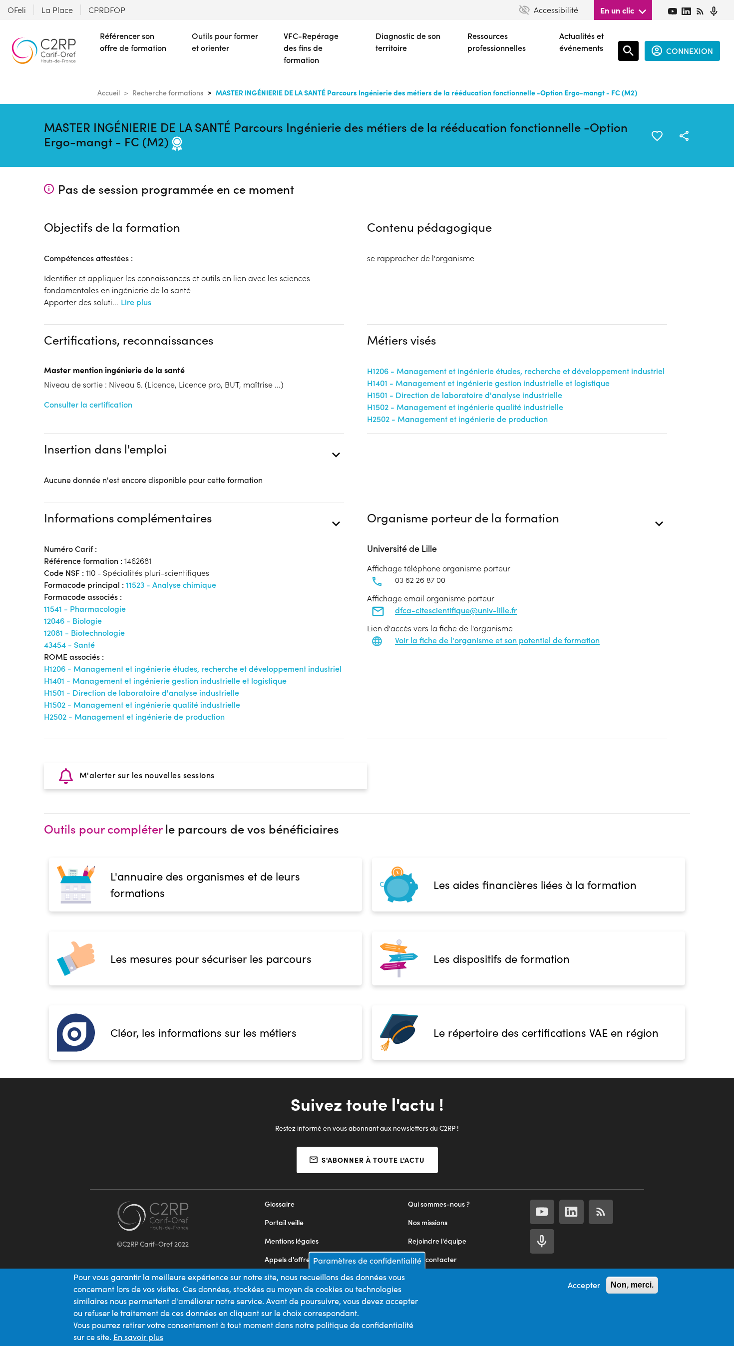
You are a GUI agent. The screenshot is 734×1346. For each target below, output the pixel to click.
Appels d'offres (289, 1259)
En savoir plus (138, 1337)
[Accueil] (43, 50)
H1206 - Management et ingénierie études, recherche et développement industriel (516, 371)
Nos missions (427, 1222)
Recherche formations (167, 92)
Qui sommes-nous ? (439, 1204)
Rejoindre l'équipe (437, 1241)
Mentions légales (292, 1241)
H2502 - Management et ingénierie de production (457, 419)
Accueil (108, 92)
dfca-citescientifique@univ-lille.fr (456, 610)
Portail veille (284, 1222)
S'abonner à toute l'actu (373, 1160)
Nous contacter (432, 1259)
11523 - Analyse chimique (171, 584)
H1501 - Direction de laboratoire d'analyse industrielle (464, 395)
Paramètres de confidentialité (367, 1260)
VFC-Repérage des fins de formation (311, 47)
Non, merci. (632, 1285)
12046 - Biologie (73, 620)
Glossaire (280, 1204)
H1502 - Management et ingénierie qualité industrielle (465, 407)
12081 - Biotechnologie (84, 632)
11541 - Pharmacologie (85, 608)
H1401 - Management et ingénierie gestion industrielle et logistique (488, 383)
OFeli (16, 9)
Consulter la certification (88, 404)
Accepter (584, 1285)
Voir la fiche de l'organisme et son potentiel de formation (497, 640)
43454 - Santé (69, 644)
